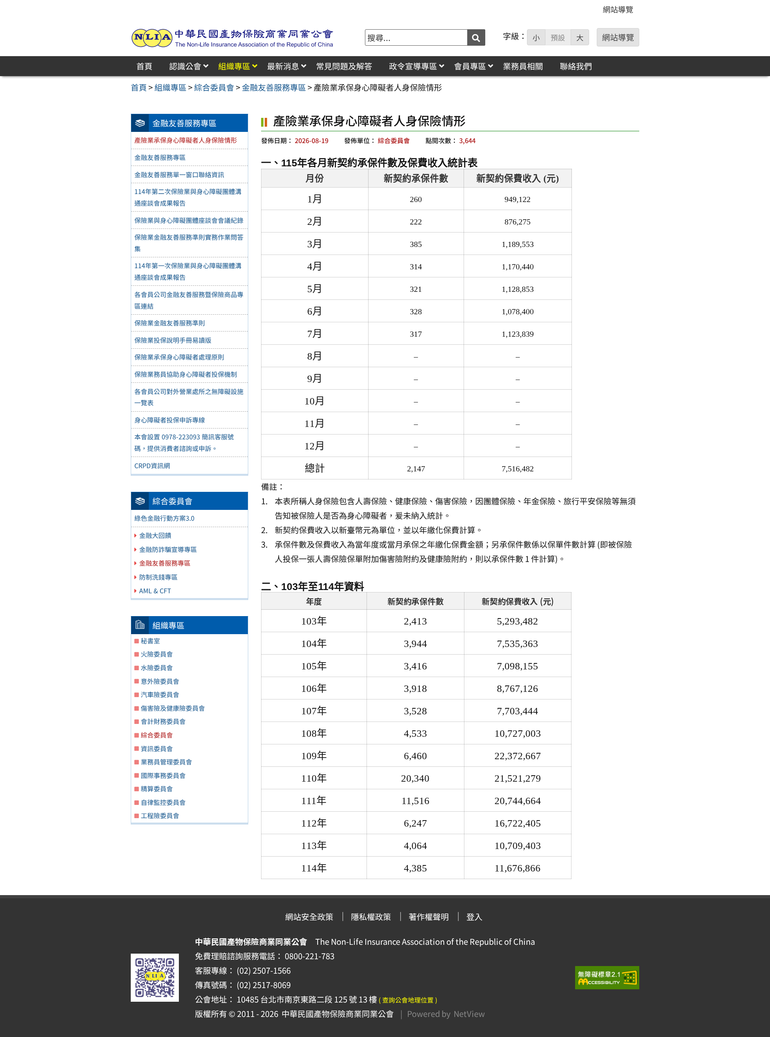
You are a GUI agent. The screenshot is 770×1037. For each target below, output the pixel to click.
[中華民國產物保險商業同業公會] (232, 37)
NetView (469, 1013)
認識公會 (185, 66)
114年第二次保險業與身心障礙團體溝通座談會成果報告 (187, 197)
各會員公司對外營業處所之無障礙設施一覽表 (188, 397)
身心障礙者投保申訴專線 (169, 420)
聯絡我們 (576, 66)
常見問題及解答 (344, 66)
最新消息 (283, 66)
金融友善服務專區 (160, 157)
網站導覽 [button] (618, 37)
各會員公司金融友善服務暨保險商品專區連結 (188, 300)
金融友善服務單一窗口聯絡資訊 (179, 174)
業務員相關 (523, 66)
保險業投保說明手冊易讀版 (172, 340)
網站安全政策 (309, 916)
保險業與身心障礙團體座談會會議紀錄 (188, 220)
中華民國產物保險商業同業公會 (336, 1013)
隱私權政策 (371, 916)
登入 (474, 916)
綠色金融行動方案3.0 (164, 518)
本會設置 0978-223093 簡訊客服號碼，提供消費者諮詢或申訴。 (184, 442)
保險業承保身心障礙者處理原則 (179, 357)
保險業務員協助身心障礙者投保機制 (185, 374)
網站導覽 (618, 9)
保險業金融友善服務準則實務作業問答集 (188, 242)
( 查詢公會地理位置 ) (408, 1000)
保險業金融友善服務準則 (169, 322)
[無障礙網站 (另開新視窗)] (607, 977)
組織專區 (234, 66)
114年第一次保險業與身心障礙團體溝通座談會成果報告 (187, 271)
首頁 (144, 66)
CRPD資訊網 (152, 465)
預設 (558, 37)
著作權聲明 (429, 916)
